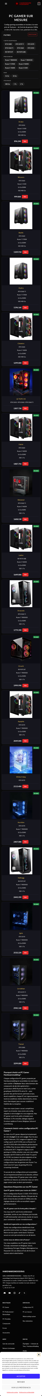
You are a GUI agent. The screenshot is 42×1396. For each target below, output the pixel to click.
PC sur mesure (27, 1312)
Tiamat (21, 1044)
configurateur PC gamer (16, 1177)
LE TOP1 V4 (21, 399)
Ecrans (5, 1328)
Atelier (25, 1351)
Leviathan (21, 989)
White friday (21, 777)
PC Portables (7, 1319)
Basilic (21, 233)
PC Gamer (6, 1307)
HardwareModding (33, 1346)
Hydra (21, 288)
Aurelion (21, 822)
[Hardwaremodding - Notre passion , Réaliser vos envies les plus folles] (23, 3)
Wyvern (21, 177)
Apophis (21, 721)
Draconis (21, 611)
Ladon (21, 555)
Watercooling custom (29, 1316)
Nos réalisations (28, 1321)
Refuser (21, 1382)
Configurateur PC (28, 1307)
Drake (21, 122)
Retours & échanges (9, 1348)
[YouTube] (10, 1293)
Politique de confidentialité (26, 1392)
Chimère (21, 343)
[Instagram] (14, 1293)
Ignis (21, 933)
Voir (25, 141)
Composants (6, 1323)
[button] (39, 1355)
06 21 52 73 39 (10, 1287)
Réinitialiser (33, 34)
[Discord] (5, 1293)
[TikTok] (19, 1293)
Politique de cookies (12, 1392)
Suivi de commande (8, 1344)
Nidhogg (21, 878)
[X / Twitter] (24, 1293)
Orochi (21, 666)
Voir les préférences (21, 1387)
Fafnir (21, 444)
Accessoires (6, 1333)
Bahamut (21, 500)
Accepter (21, 1376)
